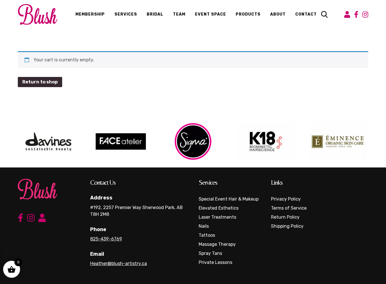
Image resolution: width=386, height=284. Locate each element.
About (278, 14)
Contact (306, 14)
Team (179, 14)
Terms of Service (289, 208)
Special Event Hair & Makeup (229, 199)
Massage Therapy (217, 244)
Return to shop (40, 82)
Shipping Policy (287, 226)
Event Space (210, 14)
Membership (90, 14)
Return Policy (285, 217)
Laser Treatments (217, 217)
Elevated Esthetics (218, 208)
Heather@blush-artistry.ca (118, 263)
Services (125, 14)
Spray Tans (210, 253)
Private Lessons (215, 262)
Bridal (155, 14)
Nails (204, 226)
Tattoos (207, 235)
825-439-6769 (106, 239)
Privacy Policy (286, 199)
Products (248, 14)
